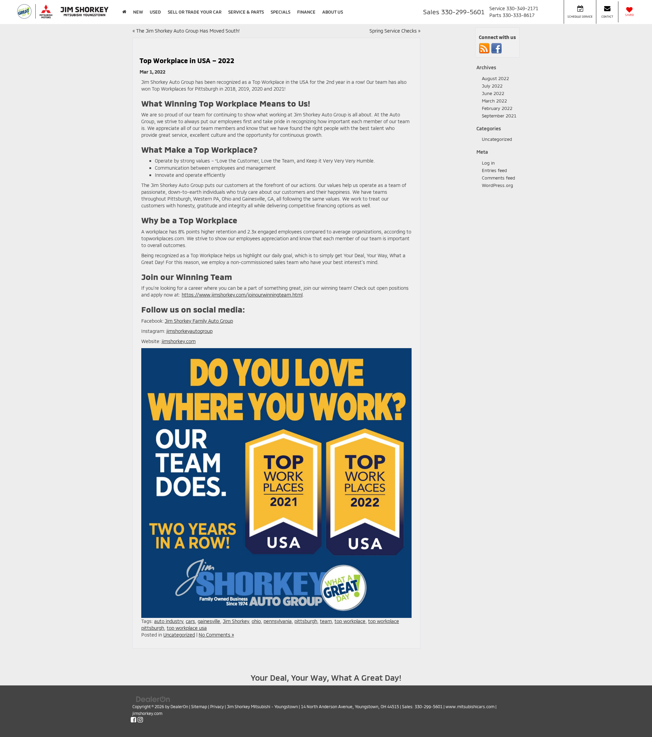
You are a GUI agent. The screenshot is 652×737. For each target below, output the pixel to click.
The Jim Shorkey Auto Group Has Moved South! (188, 31)
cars (190, 621)
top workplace (349, 621)
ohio (256, 621)
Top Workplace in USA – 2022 (187, 60)
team (326, 621)
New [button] (138, 12)
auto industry (168, 621)
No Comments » (216, 635)
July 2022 (492, 86)
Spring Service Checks (393, 31)
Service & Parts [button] (246, 12)
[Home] (124, 12)
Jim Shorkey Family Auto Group (199, 321)
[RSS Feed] (484, 48)
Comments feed (498, 178)
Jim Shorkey (236, 621)
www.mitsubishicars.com (470, 706)
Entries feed (494, 170)
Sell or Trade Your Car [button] (194, 12)
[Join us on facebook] (496, 48)
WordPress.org (497, 185)
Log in (488, 163)
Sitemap (199, 706)
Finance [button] (306, 12)
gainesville (209, 621)
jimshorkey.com (179, 341)
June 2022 (493, 93)
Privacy (217, 706)
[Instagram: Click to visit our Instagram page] (140, 720)
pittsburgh (305, 621)
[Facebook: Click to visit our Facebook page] (133, 720)
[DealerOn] (153, 698)
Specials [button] (280, 12)
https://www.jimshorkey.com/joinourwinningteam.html (242, 295)
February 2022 (497, 108)
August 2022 (495, 78)
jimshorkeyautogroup (189, 331)
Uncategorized (179, 635)
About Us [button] (332, 12)
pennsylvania (278, 621)
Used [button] (155, 12)
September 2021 (499, 115)
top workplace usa (187, 628)
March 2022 (494, 100)
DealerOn (179, 706)
